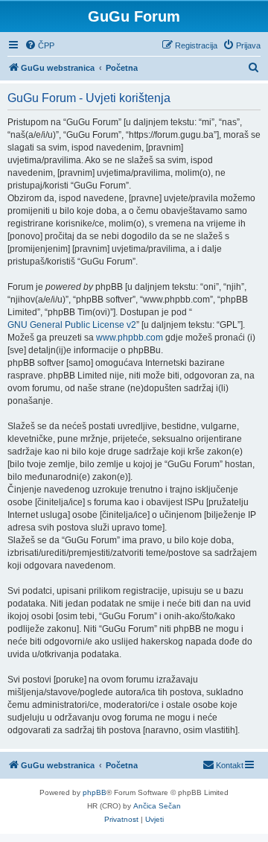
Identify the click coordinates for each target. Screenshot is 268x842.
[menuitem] (39, 45)
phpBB (94, 792)
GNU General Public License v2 (71, 325)
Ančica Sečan (157, 806)
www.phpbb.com (129, 337)
